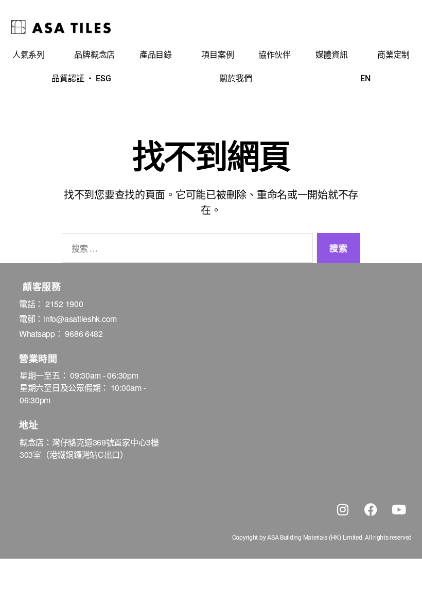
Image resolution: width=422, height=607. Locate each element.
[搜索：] (185, 250)
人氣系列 (28, 55)
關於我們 (235, 78)
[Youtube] (399, 510)
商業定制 (393, 55)
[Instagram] (343, 510)
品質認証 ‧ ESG (81, 78)
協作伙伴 (274, 55)
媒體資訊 (331, 55)
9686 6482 (84, 334)
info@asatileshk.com (80, 319)
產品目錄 (155, 55)
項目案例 (217, 55)
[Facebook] (370, 510)
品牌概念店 (94, 55)
